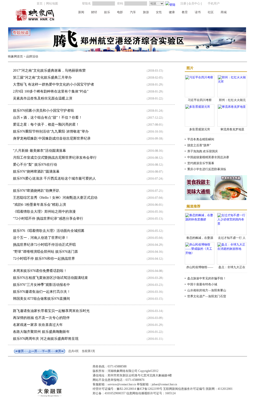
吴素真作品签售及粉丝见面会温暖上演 (42, 98)
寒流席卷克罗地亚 (232, 129)
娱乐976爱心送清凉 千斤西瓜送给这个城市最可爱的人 (54, 178)
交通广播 (107, 20)
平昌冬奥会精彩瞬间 (200, 139)
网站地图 (52, 3)
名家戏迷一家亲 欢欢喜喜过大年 (38, 325)
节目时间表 (226, 20)
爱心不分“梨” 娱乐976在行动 (35, 164)
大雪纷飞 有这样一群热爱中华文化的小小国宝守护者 (53, 84)
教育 (185, 12)
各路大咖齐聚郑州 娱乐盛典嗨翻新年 (41, 332)
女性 (159, 12)
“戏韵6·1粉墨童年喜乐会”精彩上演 (39, 204)
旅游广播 (181, 20)
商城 (224, 12)
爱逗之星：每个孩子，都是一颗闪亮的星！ (46, 124)
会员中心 (194, 3)
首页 (40, 3)
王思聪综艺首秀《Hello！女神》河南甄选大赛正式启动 (55, 198)
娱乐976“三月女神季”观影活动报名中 (41, 285)
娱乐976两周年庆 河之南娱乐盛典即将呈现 (45, 339)
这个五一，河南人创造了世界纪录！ (41, 238)
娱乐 (107, 12)
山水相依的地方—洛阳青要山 (206, 290)
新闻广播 (77, 20)
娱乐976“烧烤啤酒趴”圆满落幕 (36, 171)
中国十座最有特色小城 (202, 284)
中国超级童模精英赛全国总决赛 (208, 157)
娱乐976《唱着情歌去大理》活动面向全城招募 (48, 231)
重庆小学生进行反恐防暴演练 (206, 169)
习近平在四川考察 (200, 100)
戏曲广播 (122, 20)
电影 (120, 12)
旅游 (146, 12)
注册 (183, 3)
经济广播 (92, 20)
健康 (172, 12)
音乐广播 (137, 20)
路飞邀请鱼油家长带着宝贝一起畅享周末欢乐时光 (51, 311)
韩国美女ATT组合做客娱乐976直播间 (41, 299)
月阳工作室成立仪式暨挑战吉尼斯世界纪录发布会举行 (55, 157)
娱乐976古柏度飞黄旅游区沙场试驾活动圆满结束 (50, 278)
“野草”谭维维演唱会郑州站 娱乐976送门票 (45, 251)
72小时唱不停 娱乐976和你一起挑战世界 (44, 258)
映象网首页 (15, 56)
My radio (166, 20)
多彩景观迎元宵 (199, 129)
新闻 (81, 12)
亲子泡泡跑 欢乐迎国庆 (202, 151)
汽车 (133, 12)
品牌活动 (32, 56)
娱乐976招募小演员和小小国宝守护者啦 (43, 110)
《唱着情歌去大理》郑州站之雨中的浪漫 (44, 211)
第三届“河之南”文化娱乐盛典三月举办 (42, 77)
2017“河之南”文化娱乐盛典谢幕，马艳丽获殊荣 (49, 70)
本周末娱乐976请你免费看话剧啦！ (40, 271)
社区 (211, 12)
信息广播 (210, 20)
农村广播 (152, 20)
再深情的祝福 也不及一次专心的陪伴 (41, 318)
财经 (94, 12)
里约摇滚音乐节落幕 (200, 163)
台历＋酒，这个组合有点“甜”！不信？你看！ (47, 117)
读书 (198, 12)
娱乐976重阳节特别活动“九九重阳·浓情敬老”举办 (51, 131)
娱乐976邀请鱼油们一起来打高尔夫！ (41, 292)
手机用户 (214, 3)
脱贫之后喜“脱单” (199, 145)
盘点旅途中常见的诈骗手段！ (206, 278)
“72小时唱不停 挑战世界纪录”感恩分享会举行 (48, 218)
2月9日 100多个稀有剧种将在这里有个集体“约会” (50, 91)
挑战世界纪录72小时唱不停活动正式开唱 (44, 245)
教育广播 (195, 20)
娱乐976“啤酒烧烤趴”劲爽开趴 (36, 191)
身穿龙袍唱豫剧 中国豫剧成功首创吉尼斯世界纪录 (52, 138)
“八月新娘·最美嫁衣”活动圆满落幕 (39, 150)
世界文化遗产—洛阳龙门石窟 (206, 296)
